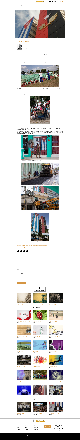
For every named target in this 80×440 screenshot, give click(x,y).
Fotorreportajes (58, 5)
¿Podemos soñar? (36, 381)
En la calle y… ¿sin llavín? (22, 336)
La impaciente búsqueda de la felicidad (56, 381)
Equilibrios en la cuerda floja (38, 336)
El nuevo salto (35, 351)
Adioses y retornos (20, 351)
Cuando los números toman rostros (23, 321)
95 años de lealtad (52, 304)
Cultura (31, 5)
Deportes (52, 5)
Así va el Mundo (42, 5)
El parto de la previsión (21, 366)
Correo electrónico (20, 273)
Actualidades (21, 5)
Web (17, 277)
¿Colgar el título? (52, 396)
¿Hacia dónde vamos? (53, 321)
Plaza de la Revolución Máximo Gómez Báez (39, 245)
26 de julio (19, 245)
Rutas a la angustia (36, 366)
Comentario (19, 257)
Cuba (31, 245)
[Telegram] (51, 1)
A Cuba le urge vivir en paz (54, 413)
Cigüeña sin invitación (53, 351)
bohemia (23, 245)
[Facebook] (48, 1)
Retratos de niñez (20, 381)
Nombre (18, 269)
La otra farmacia (20, 304)
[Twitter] (52, 1)
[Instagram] (50, 1)
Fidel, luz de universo (20, 413)
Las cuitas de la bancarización (54, 336)
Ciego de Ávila (27, 245)
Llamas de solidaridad (37, 321)
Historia (35, 5)
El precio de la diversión (53, 366)
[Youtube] (54, 1)
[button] (63, 1)
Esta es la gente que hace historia (39, 413)
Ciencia (47, 5)
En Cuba (26, 5)
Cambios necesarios (20, 396)
